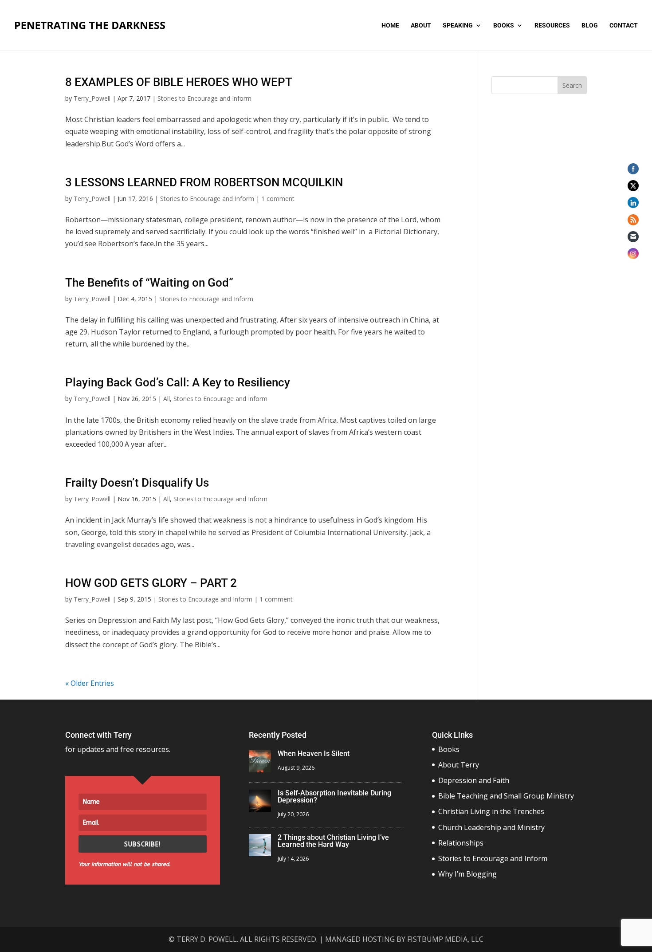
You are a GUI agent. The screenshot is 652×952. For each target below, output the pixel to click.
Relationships (460, 843)
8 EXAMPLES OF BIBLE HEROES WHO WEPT (178, 82)
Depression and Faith (473, 780)
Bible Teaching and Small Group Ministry (506, 796)
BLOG (589, 25)
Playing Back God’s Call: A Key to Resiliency (179, 382)
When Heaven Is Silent (314, 753)
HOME (390, 25)
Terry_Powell (92, 98)
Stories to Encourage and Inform (204, 98)
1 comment (278, 198)
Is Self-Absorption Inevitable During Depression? (334, 796)
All (166, 398)
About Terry (458, 765)
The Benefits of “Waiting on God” (149, 282)
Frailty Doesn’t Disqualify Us (137, 482)
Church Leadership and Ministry (491, 827)
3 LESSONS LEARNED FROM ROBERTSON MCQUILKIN (204, 182)
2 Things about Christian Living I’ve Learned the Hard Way (333, 841)
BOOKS (503, 25)
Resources (552, 25)
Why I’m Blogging (467, 874)
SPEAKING (458, 25)
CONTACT (623, 25)
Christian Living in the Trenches (491, 811)
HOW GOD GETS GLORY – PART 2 (151, 583)
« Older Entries (89, 683)
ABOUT (421, 25)
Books (449, 749)
